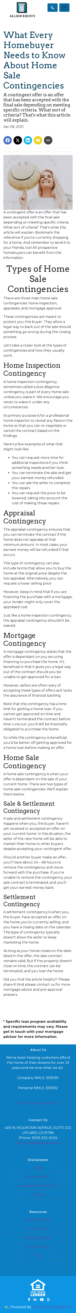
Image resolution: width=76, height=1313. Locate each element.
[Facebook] (29, 1299)
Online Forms (38, 1247)
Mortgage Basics (38, 1238)
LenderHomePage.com (52, 1307)
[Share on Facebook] (7, 140)
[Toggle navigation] (64, 7)
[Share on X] (18, 140)
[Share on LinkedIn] (28, 140)
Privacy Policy (38, 1177)
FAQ (38, 1256)
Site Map (38, 1195)
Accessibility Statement (38, 1186)
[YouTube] (42, 1299)
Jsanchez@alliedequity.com (38, 1143)
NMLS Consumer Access (38, 1103)
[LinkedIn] (35, 1299)
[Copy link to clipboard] (48, 140)
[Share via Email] (38, 140)
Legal (38, 1168)
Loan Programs (38, 1220)
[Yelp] (48, 1299)
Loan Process (38, 1229)
